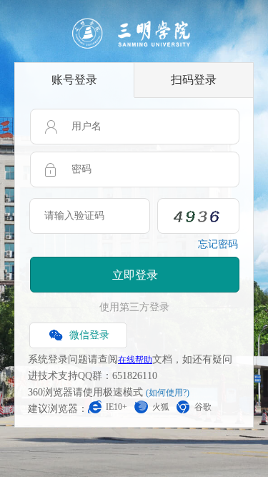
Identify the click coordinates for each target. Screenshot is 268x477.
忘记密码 (218, 244)
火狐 (160, 407)
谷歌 (203, 407)
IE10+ (116, 407)
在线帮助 (135, 360)
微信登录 (89, 335)
